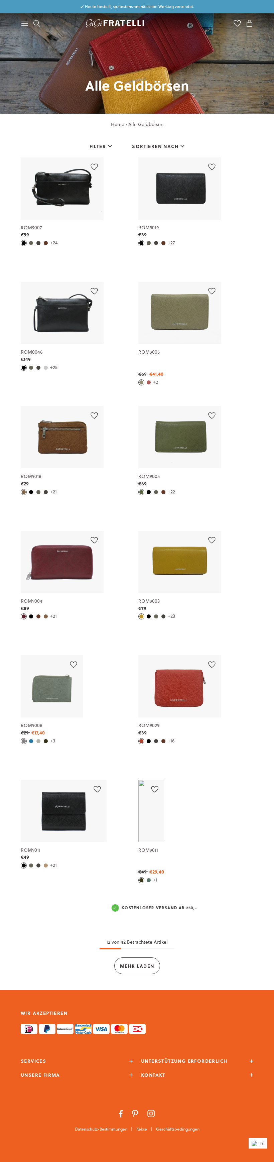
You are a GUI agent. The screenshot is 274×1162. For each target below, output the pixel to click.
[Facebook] (121, 1113)
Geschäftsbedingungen (177, 1129)
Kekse (142, 1129)
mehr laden (137, 965)
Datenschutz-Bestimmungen (101, 1129)
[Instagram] (151, 1113)
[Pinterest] (135, 1113)
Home (117, 124)
